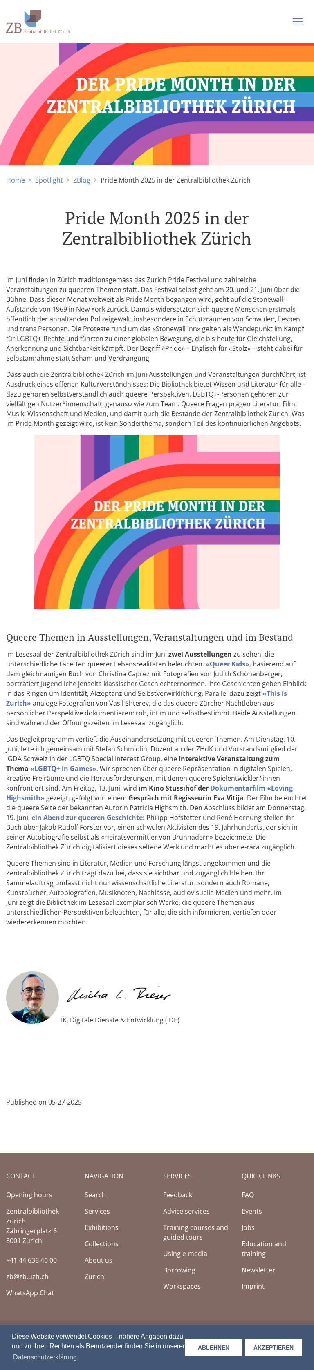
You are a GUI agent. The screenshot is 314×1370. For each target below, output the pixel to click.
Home (15, 180)
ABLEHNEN (213, 1347)
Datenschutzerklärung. (45, 1357)
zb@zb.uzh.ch (27, 1276)
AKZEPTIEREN (273, 1347)
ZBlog (81, 180)
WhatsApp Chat (30, 1292)
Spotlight (49, 180)
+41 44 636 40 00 (31, 1260)
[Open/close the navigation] (297, 21)
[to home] (38, 20)
